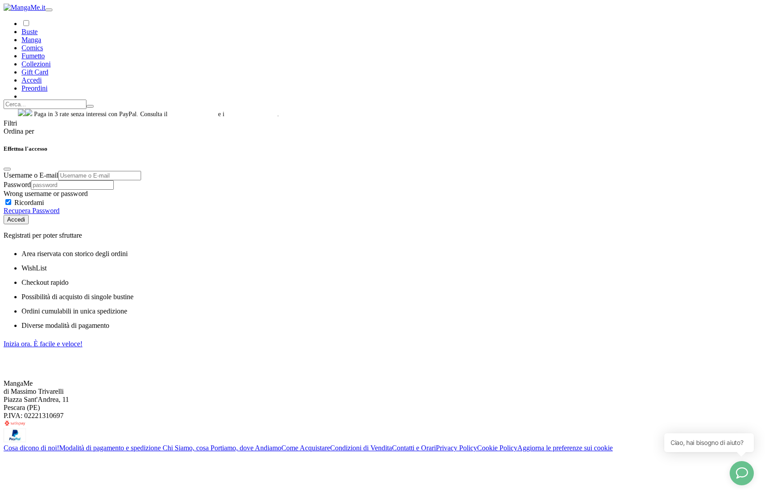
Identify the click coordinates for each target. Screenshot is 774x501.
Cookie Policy (497, 448)
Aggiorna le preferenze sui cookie (565, 448)
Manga (31, 40)
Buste (30, 31)
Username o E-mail (31, 175)
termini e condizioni (251, 114)
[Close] (7, 169)
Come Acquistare (305, 448)
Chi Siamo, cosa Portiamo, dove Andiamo (222, 448)
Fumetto (33, 56)
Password (17, 184)
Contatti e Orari (414, 448)
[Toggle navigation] (48, 10)
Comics (32, 48)
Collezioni (36, 64)
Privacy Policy (456, 448)
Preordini (34, 88)
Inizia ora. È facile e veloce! (43, 344)
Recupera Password (32, 210)
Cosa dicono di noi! (31, 448)
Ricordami (28, 202)
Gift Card (35, 72)
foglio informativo (192, 114)
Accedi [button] (32, 80)
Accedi (16, 219)
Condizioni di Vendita (361, 448)
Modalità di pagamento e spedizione (111, 448)
